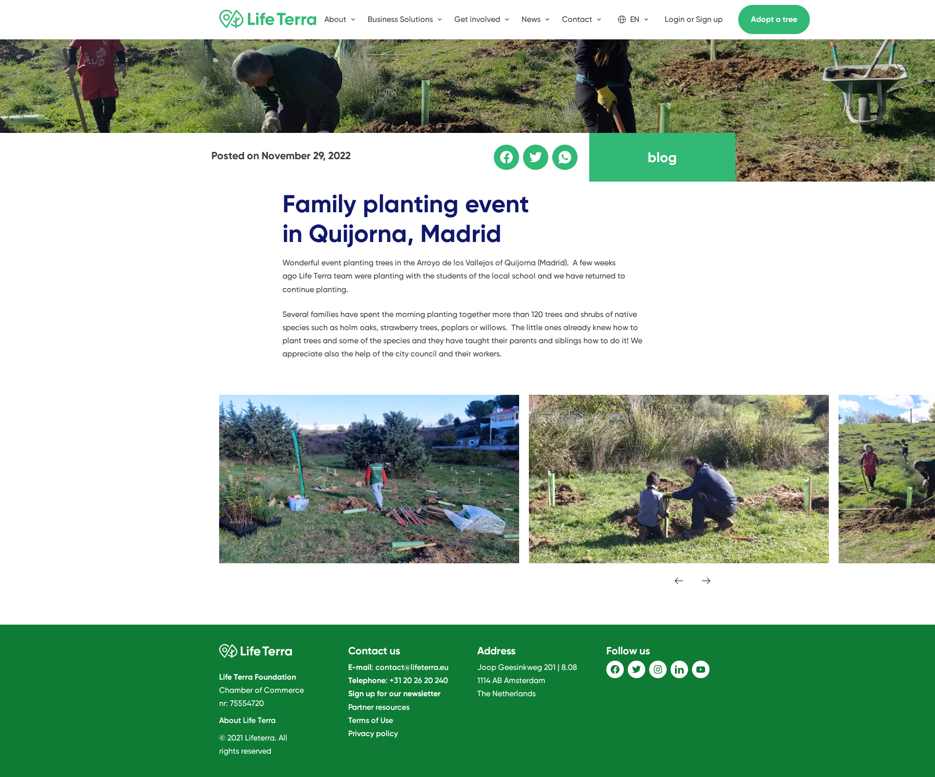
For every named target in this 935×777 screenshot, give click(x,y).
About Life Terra (247, 720)
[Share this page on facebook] (499, 150)
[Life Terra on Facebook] (615, 669)
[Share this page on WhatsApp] (558, 150)
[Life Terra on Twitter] (636, 669)
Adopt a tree (774, 19)
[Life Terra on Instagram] (658, 669)
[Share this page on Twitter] (529, 150)
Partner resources (379, 707)
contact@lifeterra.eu (412, 667)
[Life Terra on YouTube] (701, 669)
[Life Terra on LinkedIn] (679, 669)
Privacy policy (373, 733)
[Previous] (679, 581)
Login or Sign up (694, 19)
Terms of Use (370, 720)
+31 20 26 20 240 (419, 680)
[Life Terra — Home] (268, 19)
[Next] (706, 581)
